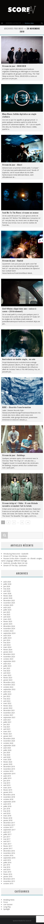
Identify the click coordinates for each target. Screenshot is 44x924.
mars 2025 (7, 619)
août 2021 (7, 720)
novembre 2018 (9, 797)
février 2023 (7, 678)
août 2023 (7, 664)
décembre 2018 (9, 795)
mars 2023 (7, 675)
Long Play (7, 907)
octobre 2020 (8, 743)
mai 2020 (6, 755)
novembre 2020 (9, 741)
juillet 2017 (7, 834)
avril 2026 (6, 591)
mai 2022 (6, 699)
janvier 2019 (7, 792)
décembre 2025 (9, 600)
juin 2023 (6, 668)
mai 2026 (6, 589)
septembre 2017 (9, 830)
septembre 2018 (9, 802)
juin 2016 (6, 865)
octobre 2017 (8, 827)
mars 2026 (7, 593)
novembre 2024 (9, 628)
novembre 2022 (9, 685)
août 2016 (7, 860)
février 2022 (7, 706)
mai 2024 (6, 642)
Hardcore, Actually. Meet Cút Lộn (33, 23)
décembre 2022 (9, 682)
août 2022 (7, 692)
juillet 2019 (7, 778)
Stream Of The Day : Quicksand (14, 565)
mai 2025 (6, 614)
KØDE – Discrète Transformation (16, 407)
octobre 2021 (8, 715)
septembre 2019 (9, 773)
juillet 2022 (7, 694)
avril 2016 (6, 869)
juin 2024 (6, 640)
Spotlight (6, 909)
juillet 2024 (7, 638)
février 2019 (7, 790)
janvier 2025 (7, 624)
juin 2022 (6, 696)
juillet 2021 (7, 722)
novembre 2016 (9, 853)
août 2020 (7, 748)
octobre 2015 (8, 883)
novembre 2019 (9, 769)
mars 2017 (7, 844)
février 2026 (7, 596)
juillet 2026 (7, 584)
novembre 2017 (9, 825)
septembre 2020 (9, 745)
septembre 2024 (9, 633)
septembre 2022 (9, 689)
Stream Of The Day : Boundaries (15, 556)
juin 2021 (6, 724)
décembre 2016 (9, 851)
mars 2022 (7, 703)
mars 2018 (7, 816)
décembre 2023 (9, 654)
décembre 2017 (9, 823)
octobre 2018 (8, 799)
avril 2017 (6, 841)
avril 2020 (6, 757)
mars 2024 (7, 647)
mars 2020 (7, 759)
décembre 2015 (9, 879)
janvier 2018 (7, 820)
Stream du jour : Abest (12, 164)
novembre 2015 (9, 881)
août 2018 (7, 804)
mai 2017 (6, 839)
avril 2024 (6, 645)
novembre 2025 (9, 603)
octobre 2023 (8, 659)
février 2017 (7, 846)
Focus (5, 902)
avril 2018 (6, 813)
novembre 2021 (9, 713)
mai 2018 (6, 811)
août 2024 (7, 635)
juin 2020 (6, 752)
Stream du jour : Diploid (12, 260)
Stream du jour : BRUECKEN (14, 66)
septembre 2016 (9, 858)
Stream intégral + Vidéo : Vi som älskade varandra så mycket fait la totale (20, 504)
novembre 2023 (9, 657)
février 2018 (7, 818)
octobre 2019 (8, 771)
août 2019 (7, 776)
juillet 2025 (7, 610)
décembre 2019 (9, 766)
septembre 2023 (9, 661)
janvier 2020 (7, 764)
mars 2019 (7, 788)
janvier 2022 (7, 708)
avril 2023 (6, 673)
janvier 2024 (7, 652)
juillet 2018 (7, 806)
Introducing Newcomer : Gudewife (15, 554)
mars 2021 (7, 731)
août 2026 (7, 582)
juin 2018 (6, 809)
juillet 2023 (7, 666)
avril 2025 (6, 617)
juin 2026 (6, 586)
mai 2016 (6, 867)
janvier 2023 (7, 680)
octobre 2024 (8, 631)
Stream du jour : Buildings (13, 455)
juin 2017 (6, 837)
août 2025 (7, 607)
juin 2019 (6, 781)
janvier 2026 (7, 598)
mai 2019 (6, 783)
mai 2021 (6, 727)
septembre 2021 (9, 717)
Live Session (7, 904)
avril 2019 (6, 785)
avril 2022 (6, 701)
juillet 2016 (7, 862)
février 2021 (7, 734)
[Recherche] (42, 23)
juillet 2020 (7, 750)
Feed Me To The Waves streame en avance (20, 212)
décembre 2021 (9, 710)
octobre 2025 (8, 605)
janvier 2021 (7, 736)
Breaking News (8, 900)
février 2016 (7, 874)
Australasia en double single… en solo (18, 359)
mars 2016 (7, 872)
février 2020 (7, 762)
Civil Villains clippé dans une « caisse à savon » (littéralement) (19, 310)
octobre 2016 (8, 855)
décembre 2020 (9, 738)
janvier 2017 (7, 848)
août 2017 (7, 832)
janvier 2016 (7, 876)
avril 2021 (6, 729)
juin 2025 (6, 612)
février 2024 (7, 649)
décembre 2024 (9, 626)
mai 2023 (6, 671)
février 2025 (7, 621)
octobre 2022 (8, 687)
